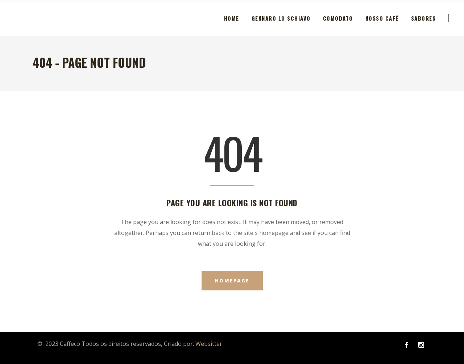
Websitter (208, 344)
